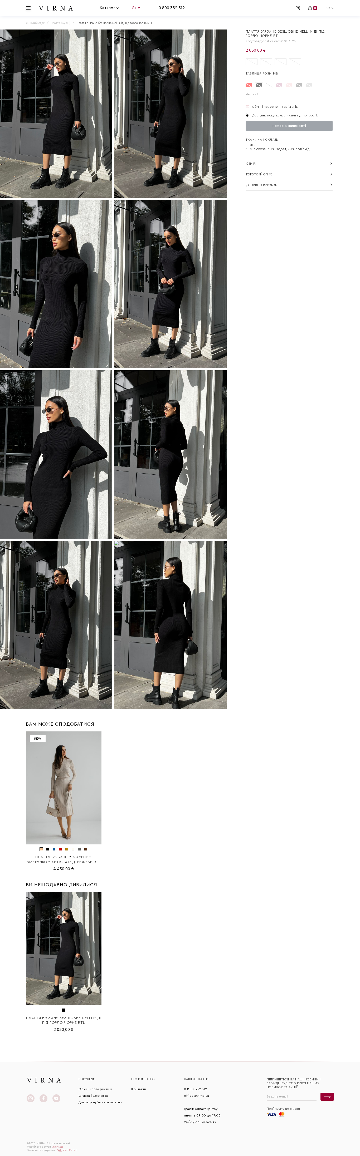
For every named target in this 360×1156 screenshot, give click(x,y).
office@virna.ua (196, 1095)
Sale (136, 8)
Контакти (138, 1089)
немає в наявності (289, 126)
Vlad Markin (69, 1150)
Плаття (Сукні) (60, 23)
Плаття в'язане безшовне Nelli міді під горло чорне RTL (63, 1020)
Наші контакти (196, 1079)
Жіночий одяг (35, 23)
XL (295, 61)
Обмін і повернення (95, 1089)
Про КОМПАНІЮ (143, 1079)
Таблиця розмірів (262, 73)
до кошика (63, 840)
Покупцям (87, 1079)
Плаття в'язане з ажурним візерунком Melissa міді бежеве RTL (64, 859)
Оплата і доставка (93, 1095)
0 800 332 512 (172, 8)
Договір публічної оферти (100, 1102)
